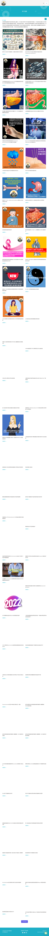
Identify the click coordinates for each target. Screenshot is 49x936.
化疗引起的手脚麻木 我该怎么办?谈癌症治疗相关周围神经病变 (35, 913)
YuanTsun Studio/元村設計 (42, 932)
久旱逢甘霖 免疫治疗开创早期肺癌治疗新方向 (10, 170)
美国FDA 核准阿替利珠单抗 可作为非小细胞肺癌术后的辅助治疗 (12, 342)
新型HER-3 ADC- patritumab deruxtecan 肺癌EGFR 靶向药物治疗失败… (12, 201)
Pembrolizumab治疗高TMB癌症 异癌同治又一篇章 (11, 704)
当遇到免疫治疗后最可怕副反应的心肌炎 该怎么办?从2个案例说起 (35, 379)
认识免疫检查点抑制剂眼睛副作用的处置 (32, 318)
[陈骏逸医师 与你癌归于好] (3, 3)
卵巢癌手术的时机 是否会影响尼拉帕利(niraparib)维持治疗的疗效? (35, 557)
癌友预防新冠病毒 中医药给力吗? (8, 911)
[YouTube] (24, 932)
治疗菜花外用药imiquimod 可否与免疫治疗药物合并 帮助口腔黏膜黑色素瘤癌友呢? (35, 82)
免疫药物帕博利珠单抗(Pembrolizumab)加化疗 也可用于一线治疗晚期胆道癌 (13, 557)
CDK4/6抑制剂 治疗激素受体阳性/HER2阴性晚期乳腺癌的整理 (12, 319)
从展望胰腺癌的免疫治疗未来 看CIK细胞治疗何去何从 (34, 111)
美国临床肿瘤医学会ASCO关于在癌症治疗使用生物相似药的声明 (12, 824)
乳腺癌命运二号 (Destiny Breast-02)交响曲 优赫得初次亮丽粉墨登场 (13, 518)
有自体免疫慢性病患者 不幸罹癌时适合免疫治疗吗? (34, 645)
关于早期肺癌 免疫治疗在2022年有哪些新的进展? (11, 615)
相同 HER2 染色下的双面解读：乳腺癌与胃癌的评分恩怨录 (12, 51)
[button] (43, 3)
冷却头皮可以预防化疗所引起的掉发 (8, 378)
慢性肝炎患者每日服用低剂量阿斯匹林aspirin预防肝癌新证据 (35, 883)
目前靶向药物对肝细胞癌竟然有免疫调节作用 (33, 674)
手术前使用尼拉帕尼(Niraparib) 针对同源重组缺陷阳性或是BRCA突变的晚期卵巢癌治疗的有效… (12, 82)
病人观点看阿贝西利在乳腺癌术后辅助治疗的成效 (10, 407)
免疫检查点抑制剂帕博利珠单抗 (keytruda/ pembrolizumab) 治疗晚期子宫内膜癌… (10, 141)
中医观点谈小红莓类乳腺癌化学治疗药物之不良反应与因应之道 (12, 675)
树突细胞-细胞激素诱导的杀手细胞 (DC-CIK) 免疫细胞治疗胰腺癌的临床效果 (12, 112)
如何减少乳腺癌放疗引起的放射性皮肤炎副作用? (33, 496)
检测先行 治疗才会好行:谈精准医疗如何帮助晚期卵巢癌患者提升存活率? (35, 260)
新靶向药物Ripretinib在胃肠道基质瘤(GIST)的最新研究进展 (35, 763)
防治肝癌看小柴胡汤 (28, 467)
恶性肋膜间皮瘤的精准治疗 (7, 229)
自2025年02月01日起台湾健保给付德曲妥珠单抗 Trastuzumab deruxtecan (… (33, 52)
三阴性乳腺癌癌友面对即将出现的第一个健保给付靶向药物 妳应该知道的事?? (35, 616)
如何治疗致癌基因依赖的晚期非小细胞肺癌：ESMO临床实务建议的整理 (35, 735)
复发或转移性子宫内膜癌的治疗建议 (31, 852)
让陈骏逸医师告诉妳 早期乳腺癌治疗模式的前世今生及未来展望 (35, 437)
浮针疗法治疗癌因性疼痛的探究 (30, 170)
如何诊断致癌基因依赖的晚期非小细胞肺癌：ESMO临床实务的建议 (12, 735)
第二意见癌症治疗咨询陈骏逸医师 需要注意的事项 (34, 823)
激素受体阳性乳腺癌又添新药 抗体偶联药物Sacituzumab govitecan (35, 586)
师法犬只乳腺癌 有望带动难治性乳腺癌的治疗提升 (34, 793)
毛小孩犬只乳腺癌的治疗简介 (7, 793)
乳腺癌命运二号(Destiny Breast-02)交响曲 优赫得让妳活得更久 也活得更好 (35, 408)
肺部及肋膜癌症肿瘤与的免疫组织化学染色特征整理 (11, 496)
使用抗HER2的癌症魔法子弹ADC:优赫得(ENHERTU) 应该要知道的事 (12, 438)
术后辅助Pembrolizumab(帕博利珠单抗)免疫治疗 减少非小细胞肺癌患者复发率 (13, 579)
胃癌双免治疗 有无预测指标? (30, 526)
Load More (24, 921)
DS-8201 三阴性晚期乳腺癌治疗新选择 (32, 289)
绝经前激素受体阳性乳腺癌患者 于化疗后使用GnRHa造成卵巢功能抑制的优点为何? (12, 260)
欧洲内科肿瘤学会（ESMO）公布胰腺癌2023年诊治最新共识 (35, 230)
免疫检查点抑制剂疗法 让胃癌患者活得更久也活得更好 (34, 200)
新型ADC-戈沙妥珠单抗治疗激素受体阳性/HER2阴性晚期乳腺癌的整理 (12, 290)
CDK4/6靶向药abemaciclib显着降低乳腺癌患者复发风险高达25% (13, 646)
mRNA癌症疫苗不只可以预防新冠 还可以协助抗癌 (34, 348)
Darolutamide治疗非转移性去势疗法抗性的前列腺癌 (11, 882)
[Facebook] (22, 932)
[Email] (26, 932)
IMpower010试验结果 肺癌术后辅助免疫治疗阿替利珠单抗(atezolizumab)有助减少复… (35, 141)
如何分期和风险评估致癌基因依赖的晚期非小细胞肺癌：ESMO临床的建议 (35, 705)
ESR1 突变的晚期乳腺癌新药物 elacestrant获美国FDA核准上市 (12, 764)
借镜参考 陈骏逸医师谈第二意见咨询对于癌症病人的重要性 (12, 852)
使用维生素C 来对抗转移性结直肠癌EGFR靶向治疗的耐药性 (12, 467)
